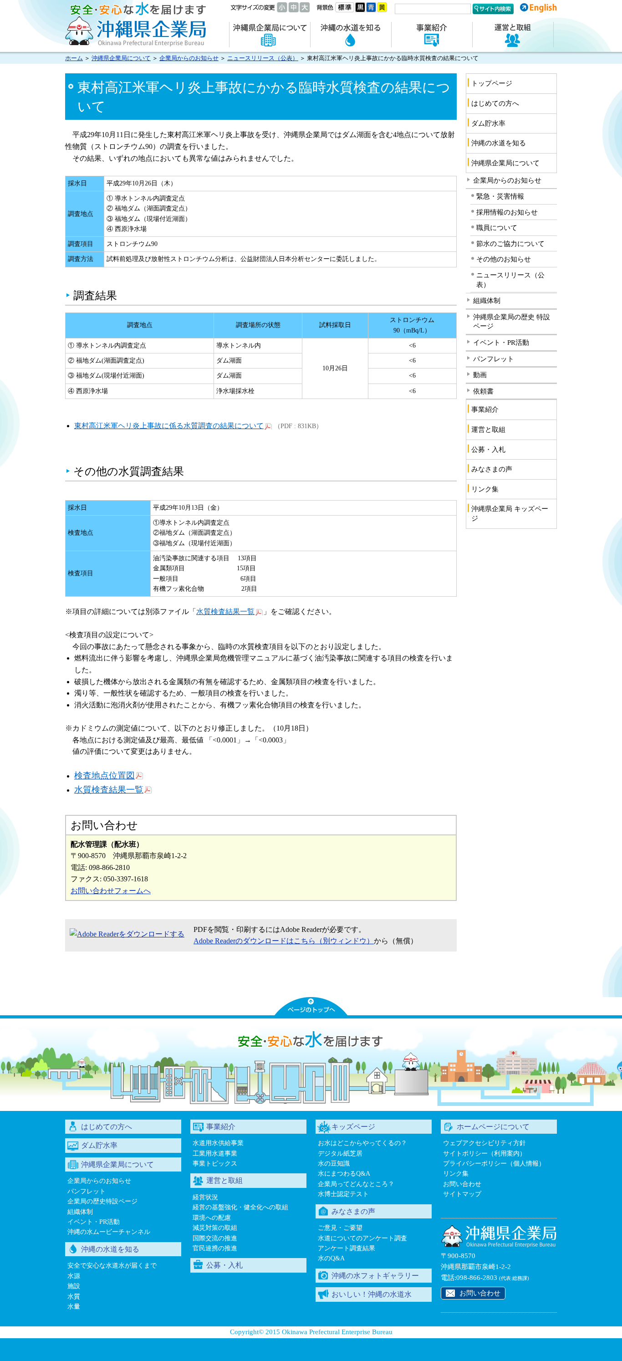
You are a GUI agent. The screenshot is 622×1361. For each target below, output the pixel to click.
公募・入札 (488, 449)
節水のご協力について (510, 243)
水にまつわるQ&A (344, 1173)
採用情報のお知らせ (507, 212)
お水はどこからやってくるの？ (362, 1143)
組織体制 (486, 300)
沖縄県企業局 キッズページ (509, 513)
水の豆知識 (334, 1163)
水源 (73, 1276)
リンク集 (485, 489)
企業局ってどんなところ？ (356, 1184)
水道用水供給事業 (218, 1143)
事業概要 (431, 34)
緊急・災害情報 (500, 196)
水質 (73, 1296)
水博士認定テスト (343, 1194)
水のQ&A (331, 1258)
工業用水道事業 (215, 1153)
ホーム (74, 58)
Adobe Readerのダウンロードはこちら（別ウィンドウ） (284, 941)
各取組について (513, 34)
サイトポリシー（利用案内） (484, 1153)
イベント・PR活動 (501, 342)
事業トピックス (215, 1163)
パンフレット (493, 359)
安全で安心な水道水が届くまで (112, 1265)
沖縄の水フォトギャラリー (375, 1275)
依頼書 (483, 391)
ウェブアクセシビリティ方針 (484, 1143)
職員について (496, 227)
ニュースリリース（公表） (262, 58)
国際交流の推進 (215, 1238)
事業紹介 (485, 409)
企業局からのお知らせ (189, 58)
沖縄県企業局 (135, 23)
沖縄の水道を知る (350, 34)
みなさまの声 (491, 469)
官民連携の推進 (215, 1248)
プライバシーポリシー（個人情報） (494, 1163)
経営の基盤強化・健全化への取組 (240, 1207)
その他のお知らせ (503, 259)
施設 (73, 1286)
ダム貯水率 (488, 123)
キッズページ (353, 1127)
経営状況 (205, 1197)
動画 (480, 375)
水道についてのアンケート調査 (362, 1238)
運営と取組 (488, 429)
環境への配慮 (212, 1217)
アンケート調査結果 (346, 1248)
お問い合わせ (462, 1184)
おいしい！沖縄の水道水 (371, 1294)
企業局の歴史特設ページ (102, 1201)
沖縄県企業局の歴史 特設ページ (511, 321)
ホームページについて (493, 1127)
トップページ (491, 83)
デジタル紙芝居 (340, 1153)
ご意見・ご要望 (340, 1227)
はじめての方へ (495, 103)
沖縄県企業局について (121, 58)
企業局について (269, 34)
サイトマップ (462, 1194)
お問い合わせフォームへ (111, 891)
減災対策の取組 (215, 1227)
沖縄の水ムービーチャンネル (108, 1231)
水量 (73, 1306)
